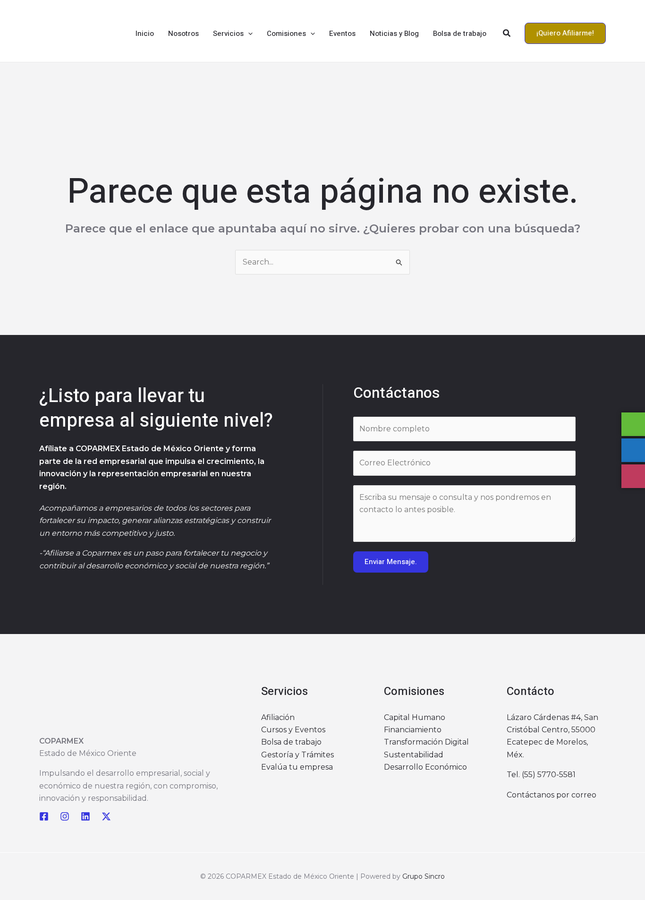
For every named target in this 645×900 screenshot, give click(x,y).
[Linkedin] (85, 816)
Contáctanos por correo (551, 794)
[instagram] (64, 816)
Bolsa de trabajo (291, 741)
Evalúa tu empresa (297, 767)
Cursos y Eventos (293, 729)
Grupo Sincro (423, 876)
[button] (248, 33)
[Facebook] (44, 816)
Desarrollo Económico (425, 767)
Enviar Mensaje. (391, 562)
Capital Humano (414, 717)
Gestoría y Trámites (297, 754)
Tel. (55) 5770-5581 (541, 774)
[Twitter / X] (106, 816)
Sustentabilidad (413, 754)
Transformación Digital (426, 741)
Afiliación (278, 717)
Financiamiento (412, 729)
